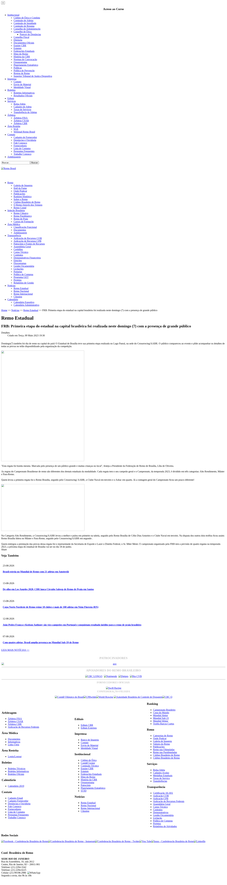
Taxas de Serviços (22, 109)
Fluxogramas (20, 263)
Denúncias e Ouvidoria (25, 140)
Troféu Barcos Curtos (163, 723)
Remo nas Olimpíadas (163, 749)
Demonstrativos (160, 812)
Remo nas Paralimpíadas (165, 752)
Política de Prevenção (24, 70)
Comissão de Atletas (23, 20)
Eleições (18, 260)
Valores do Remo (161, 744)
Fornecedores (20, 145)
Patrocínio (86, 785)
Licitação (157, 818)
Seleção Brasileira (16, 210)
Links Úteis (13, 744)
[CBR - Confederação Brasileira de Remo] (8, 168)
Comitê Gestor (88, 763)
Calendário (12, 299)
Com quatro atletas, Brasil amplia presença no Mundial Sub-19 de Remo (41, 642)
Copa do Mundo (161, 712)
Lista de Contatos (22, 148)
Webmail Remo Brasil (24, 131)
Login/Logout (14, 756)
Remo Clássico (21, 213)
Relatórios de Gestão (24, 282)
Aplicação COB (161, 795)
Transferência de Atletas (25, 112)
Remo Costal (20, 207)
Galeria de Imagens (23, 185)
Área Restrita (13, 126)
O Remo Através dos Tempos (28, 205)
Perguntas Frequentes (24, 151)
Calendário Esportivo (24, 302)
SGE (16, 129)
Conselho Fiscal (21, 37)
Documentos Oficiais (24, 42)
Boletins (11, 90)
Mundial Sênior (160, 721)
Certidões (18, 249)
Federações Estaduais (24, 51)
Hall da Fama (20, 188)
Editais (10, 98)
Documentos (20, 230)
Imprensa (11, 79)
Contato (17, 81)
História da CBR (22, 56)
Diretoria (18, 40)
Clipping (18, 296)
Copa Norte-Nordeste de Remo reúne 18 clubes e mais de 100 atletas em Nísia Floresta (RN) (50, 607)
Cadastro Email (15, 798)
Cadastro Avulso (161, 772)
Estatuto (17, 48)
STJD (83, 790)
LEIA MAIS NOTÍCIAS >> (15, 650)
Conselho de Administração (27, 29)
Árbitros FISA (21, 118)
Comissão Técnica (90, 765)
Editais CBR (87, 725)
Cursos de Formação (24, 221)
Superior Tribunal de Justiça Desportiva (33, 76)
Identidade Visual (22, 87)
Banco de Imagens (90, 739)
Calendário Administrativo (26, 305)
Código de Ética (89, 760)
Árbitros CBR (20, 123)
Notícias (11, 285)
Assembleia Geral (22, 246)
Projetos (17, 280)
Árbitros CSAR (21, 120)
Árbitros (11, 115)
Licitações (18, 269)
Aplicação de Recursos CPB (27, 241)
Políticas (18, 67)
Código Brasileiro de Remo (27, 202)
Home (4, 310)
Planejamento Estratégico (26, 65)
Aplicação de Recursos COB (28, 238)
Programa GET (21, 277)
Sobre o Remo (21, 199)
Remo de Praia (21, 218)
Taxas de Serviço (161, 778)
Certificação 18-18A (163, 793)
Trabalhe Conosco (22, 154)
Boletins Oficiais (16, 774)
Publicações (19, 193)
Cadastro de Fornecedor (25, 137)
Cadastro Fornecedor (18, 801)
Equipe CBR (20, 45)
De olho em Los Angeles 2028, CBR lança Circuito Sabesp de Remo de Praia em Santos (48, 589)
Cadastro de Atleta (23, 106)
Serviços (11, 101)
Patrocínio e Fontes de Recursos (29, 244)
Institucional (13, 15)
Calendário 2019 (16, 786)
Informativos (14, 741)
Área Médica (13, 224)
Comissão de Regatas (24, 26)
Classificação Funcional (25, 227)
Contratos (18, 255)
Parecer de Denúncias (30, 34)
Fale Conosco (20, 143)
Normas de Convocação (25, 59)
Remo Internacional (23, 294)
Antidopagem (14, 156)
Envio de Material (22, 84)
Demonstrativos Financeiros (27, 257)
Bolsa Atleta (19, 104)
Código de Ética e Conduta (27, 17)
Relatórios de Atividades (165, 826)
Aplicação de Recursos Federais (23, 727)
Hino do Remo (21, 54)
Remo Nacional (21, 291)
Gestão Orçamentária (24, 266)
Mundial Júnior (160, 715)
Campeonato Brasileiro (164, 709)
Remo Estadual (21, 288)
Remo (10, 182)
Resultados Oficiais (23, 95)
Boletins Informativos (24, 92)
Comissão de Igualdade (25, 23)
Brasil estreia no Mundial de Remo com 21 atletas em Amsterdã (36, 571)
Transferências (160, 781)
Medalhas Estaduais (162, 775)
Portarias (18, 271)
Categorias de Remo (163, 735)
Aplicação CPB (160, 798)
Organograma (20, 62)
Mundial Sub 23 (161, 718)
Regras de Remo (22, 73)
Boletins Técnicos (16, 768)
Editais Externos (89, 728)
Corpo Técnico (21, 252)
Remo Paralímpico (23, 216)
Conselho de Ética (23, 31)
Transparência (14, 235)
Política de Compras (23, 274)
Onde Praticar (20, 191)
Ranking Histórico (23, 196)
